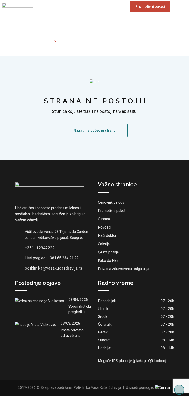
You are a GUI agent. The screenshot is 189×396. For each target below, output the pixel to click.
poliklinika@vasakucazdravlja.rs (53, 268)
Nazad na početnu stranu (95, 130)
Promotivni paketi (150, 6)
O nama (104, 219)
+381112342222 (40, 247)
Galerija (104, 244)
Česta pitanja (108, 252)
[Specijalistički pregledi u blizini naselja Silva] (41, 301)
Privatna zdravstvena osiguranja (123, 269)
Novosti (104, 227)
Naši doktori (107, 235)
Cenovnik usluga (111, 202)
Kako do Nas (108, 260)
